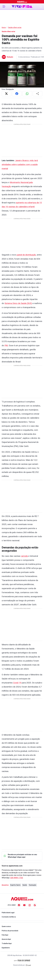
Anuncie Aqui (6, 939)
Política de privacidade (10, 931)
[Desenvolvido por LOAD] (28, 965)
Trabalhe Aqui (7, 943)
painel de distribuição (26, 255)
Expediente (6, 948)
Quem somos (6, 926)
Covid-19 (17, 682)
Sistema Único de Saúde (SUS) (18, 303)
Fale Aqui (5, 935)
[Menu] (4, 6)
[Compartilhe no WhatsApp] (27, 93)
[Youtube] (24, 905)
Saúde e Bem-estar (14, 27)
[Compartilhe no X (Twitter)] (6, 93)
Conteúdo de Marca (9, 917)
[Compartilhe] (37, 93)
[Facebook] (19, 905)
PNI (6, 345)
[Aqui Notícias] (22, 1)
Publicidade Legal (8, 912)
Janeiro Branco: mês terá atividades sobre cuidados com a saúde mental (20, 164)
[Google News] (35, 905)
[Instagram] (29, 905)
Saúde (24, 885)
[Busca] (40, 6)
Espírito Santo (15, 885)
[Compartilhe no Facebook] (17, 93)
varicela (24, 556)
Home (4, 27)
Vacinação (32, 885)
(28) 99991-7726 (16, 878)
